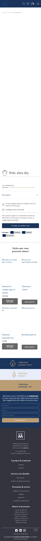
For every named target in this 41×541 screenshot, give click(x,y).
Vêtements (32, 187)
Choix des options (10, 301)
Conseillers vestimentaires (21, 501)
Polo (22, 187)
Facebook (17, 232)
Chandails (12, 187)
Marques (17, 187)
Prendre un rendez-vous (20, 226)
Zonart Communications (20, 539)
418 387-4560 (22, 451)
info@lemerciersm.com (23, 453)
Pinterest (28, 232)
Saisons (9, 12)
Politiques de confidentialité (20, 534)
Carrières (21, 468)
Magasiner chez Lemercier (21, 491)
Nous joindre (20, 478)
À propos (21, 465)
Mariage (21, 494)
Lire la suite (29, 302)
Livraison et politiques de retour (20, 481)
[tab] (20, 195)
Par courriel (9, 235)
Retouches (21, 497)
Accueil (4, 12)
